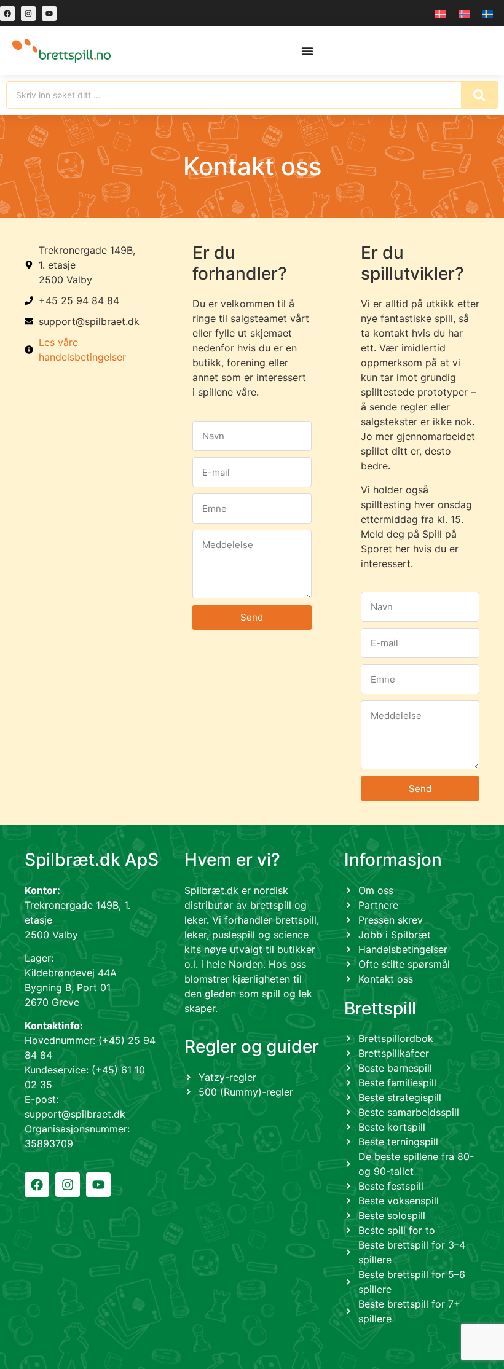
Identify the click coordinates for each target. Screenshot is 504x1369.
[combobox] (233, 95)
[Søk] (479, 95)
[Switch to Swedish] (487, 13)
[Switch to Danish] (440, 13)
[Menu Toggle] (307, 51)
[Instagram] (28, 13)
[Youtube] (49, 13)
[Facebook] (7, 13)
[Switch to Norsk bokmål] (464, 13)
